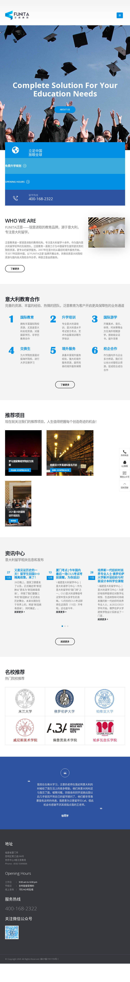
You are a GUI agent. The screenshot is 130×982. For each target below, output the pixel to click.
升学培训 (68, 317)
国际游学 (110, 317)
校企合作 (110, 348)
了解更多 (14, 268)
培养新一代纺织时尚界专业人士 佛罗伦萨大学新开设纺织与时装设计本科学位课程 (111, 575)
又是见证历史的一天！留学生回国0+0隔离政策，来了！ (27, 573)
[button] (62, 626)
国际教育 (27, 317)
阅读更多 (19, 611)
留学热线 (33, 195)
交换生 (25, 348)
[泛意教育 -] (17, 15)
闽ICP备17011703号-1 (49, 959)
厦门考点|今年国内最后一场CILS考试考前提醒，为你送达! (69, 573)
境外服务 (68, 348)
